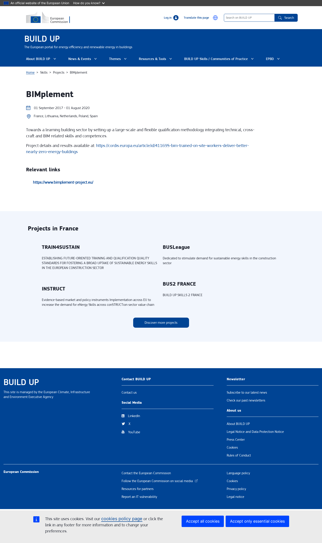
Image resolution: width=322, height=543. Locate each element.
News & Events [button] (83, 60)
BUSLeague (176, 247)
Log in (168, 18)
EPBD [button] (273, 60)
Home (30, 72)
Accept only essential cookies (257, 521)
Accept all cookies (202, 521)
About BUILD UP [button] (42, 60)
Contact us (129, 392)
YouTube (134, 432)
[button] (215, 17)
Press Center (236, 439)
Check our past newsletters (246, 400)
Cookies (232, 447)
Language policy (238, 473)
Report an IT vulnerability (139, 497)
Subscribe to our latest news (247, 392)
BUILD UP (42, 39)
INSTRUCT (53, 288)
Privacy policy (236, 489)
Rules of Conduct (239, 455)
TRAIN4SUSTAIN (61, 247)
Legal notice (235, 497)
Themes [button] (118, 60)
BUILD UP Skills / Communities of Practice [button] (216, 60)
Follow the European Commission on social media (157, 481)
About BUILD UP (238, 424)
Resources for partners (138, 489)
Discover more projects (161, 322)
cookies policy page (121, 518)
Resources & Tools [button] (156, 60)
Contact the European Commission (146, 473)
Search (289, 18)
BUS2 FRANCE (179, 284)
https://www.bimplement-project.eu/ (63, 182)
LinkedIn (134, 416)
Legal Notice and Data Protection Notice (255, 432)
